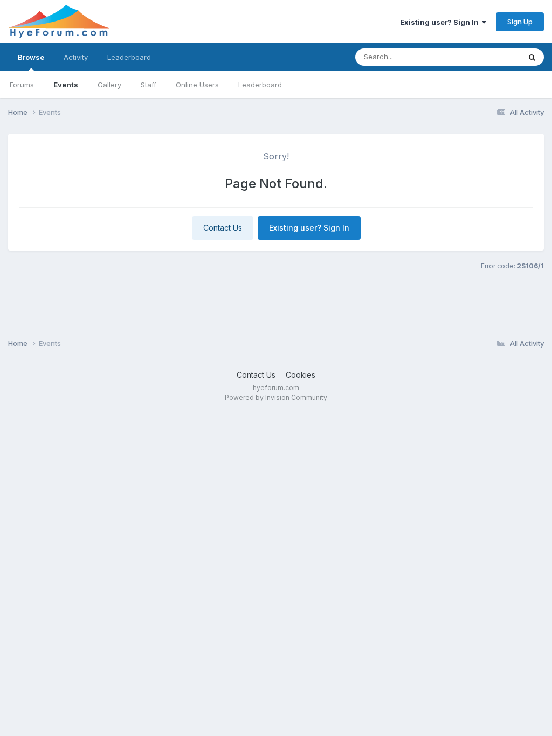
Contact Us (222, 227)
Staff (148, 84)
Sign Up (520, 21)
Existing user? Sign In (441, 22)
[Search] (532, 57)
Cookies (300, 374)
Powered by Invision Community (276, 397)
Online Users (197, 84)
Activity (76, 57)
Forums (22, 84)
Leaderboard (260, 84)
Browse (31, 57)
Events (65, 84)
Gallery (109, 84)
